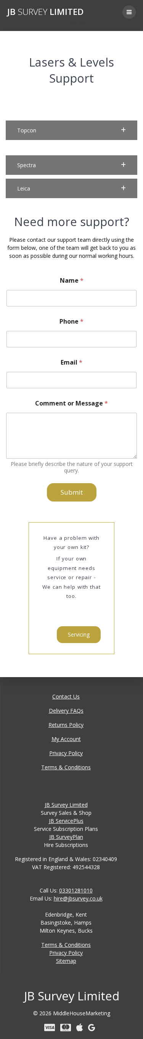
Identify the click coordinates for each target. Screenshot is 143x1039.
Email (71, 362)
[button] (71, 130)
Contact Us (66, 696)
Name (72, 280)
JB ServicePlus (66, 820)
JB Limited (45, 12)
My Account (66, 739)
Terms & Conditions (66, 767)
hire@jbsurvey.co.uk (78, 898)
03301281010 (76, 890)
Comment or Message (71, 403)
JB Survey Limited (66, 804)
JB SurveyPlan (66, 836)
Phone (71, 321)
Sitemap (66, 960)
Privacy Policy (66, 753)
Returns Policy (66, 724)
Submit (72, 492)
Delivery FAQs (66, 710)
